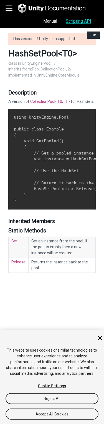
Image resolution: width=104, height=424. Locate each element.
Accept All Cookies (52, 414)
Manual (50, 21)
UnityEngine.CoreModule (58, 75)
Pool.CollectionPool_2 (51, 69)
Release (18, 262)
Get (14, 241)
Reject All (52, 398)
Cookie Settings (52, 386)
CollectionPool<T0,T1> (50, 101)
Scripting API (78, 21)
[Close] (100, 338)
